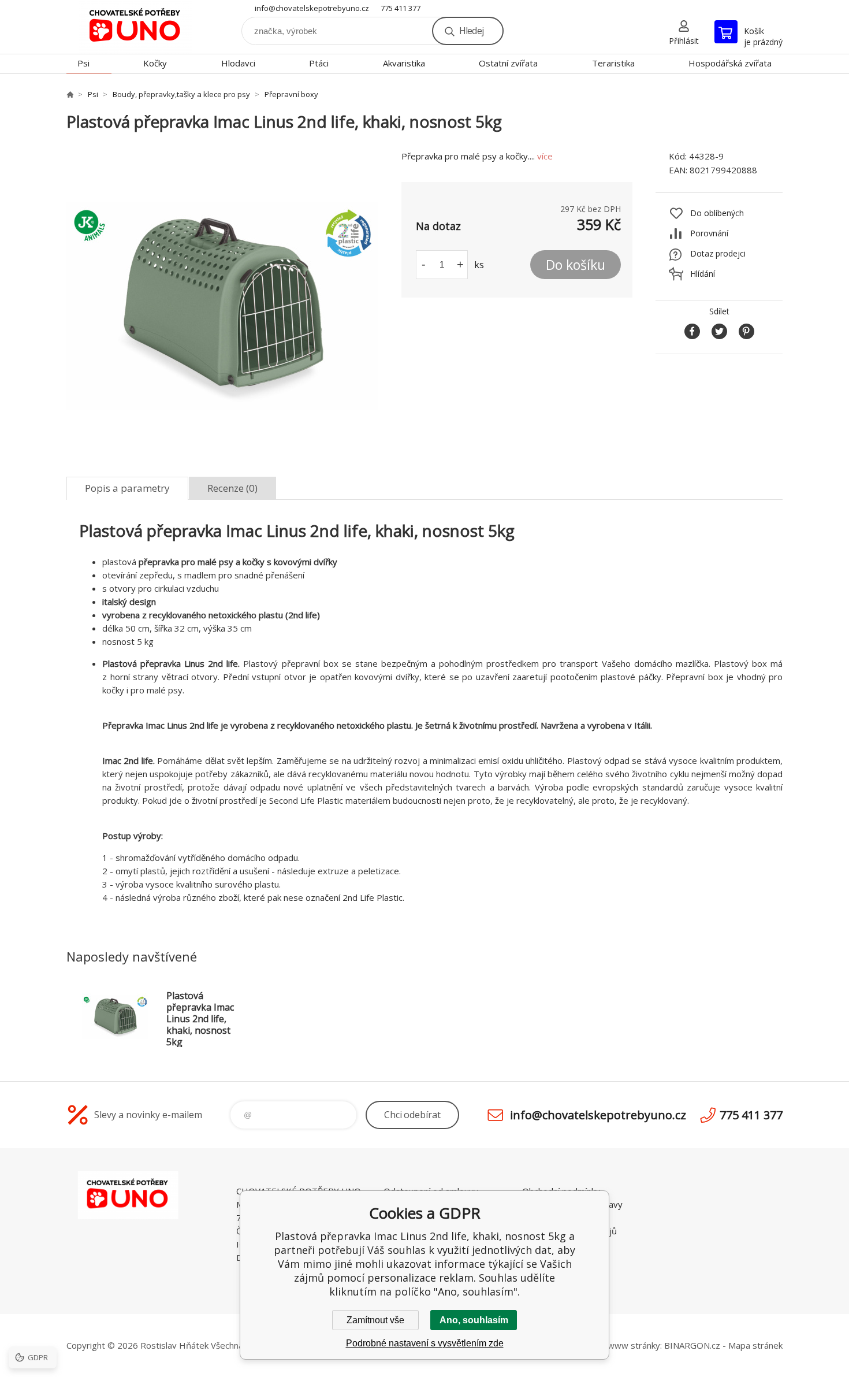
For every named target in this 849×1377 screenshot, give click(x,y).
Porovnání (709, 233)
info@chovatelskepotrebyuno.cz (312, 8)
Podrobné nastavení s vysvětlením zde (425, 1343)
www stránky (634, 1345)
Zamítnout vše (375, 1320)
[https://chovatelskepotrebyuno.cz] (69, 94)
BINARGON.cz (692, 1345)
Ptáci (319, 63)
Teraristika (613, 63)
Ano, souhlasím (474, 1320)
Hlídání (702, 273)
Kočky (155, 63)
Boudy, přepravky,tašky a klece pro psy (181, 94)
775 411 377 (400, 8)
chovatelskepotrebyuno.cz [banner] (135, 27)
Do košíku (575, 264)
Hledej (471, 30)
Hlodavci (238, 63)
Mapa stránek (755, 1345)
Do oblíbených (717, 212)
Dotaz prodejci (718, 253)
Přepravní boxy (291, 94)
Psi (83, 63)
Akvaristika (404, 63)
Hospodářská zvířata (730, 63)
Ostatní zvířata (508, 63)
